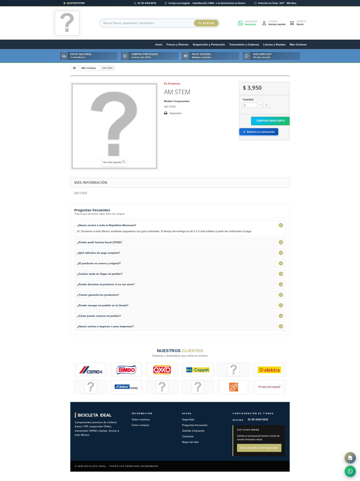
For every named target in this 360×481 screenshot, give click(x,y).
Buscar (208, 23)
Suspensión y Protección (209, 44)
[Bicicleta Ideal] (67, 23)
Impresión (176, 113)
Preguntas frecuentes (195, 425)
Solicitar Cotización (193, 430)
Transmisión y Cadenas (244, 44)
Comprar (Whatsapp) (270, 120)
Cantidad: (248, 99)
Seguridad (188, 419)
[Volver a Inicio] (74, 68)
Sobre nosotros (141, 419)
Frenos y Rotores (177, 44)
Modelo (168, 101)
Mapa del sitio (190, 442)
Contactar (188, 436)
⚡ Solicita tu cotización (259, 131)
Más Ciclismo (298, 44)
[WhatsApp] (350, 471)
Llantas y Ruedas (274, 44)
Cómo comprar (140, 425)
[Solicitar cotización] (350, 457)
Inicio (158, 44)
